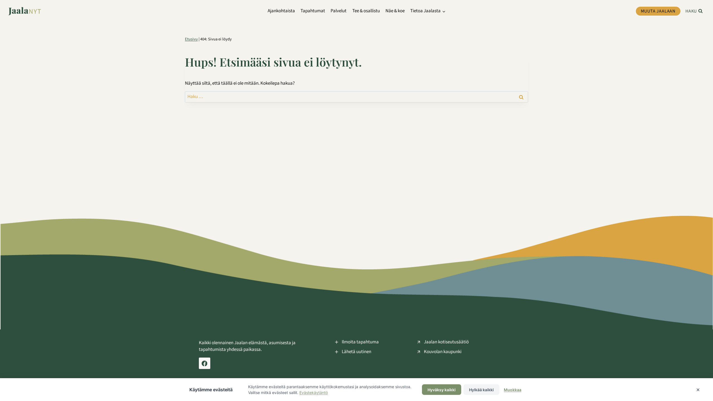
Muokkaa (512, 389)
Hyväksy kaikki (442, 389)
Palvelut (338, 11)
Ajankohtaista (281, 11)
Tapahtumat (313, 11)
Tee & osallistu (366, 11)
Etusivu (191, 39)
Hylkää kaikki (481, 389)
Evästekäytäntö (313, 392)
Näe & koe (395, 11)
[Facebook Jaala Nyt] (204, 363)
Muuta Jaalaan (658, 11)
